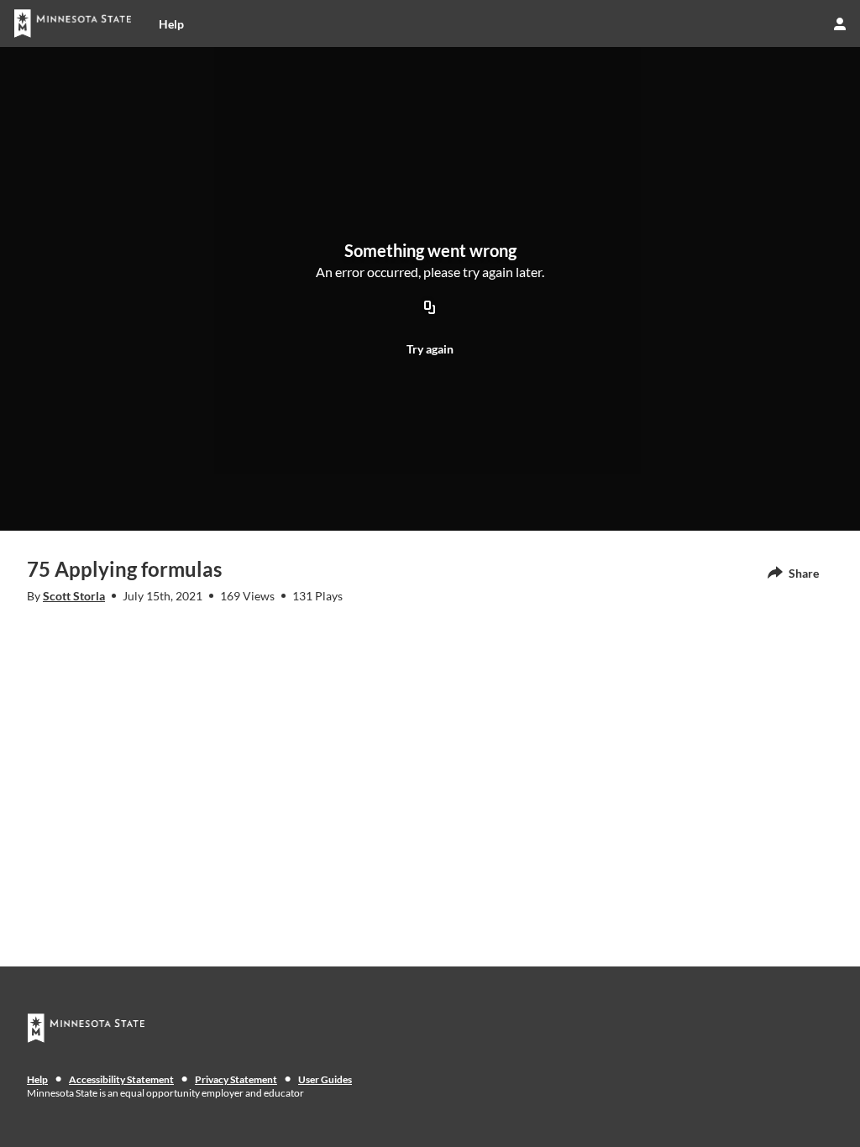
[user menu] (839, 23)
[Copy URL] (430, 308)
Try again (430, 349)
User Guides (325, 1079)
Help (37, 1079)
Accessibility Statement (121, 1079)
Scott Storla (74, 596)
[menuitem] (171, 23)
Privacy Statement (236, 1079)
